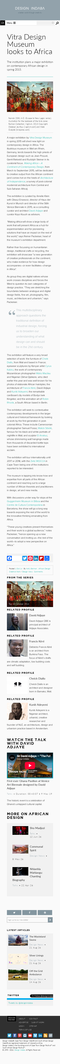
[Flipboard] (41, 558)
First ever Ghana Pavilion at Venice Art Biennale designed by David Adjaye (28, 784)
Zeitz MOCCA (37, 461)
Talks (10, 793)
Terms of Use (25, 1029)
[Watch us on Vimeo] (35, 1035)
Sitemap (33, 1026)
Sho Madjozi (37, 828)
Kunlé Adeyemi (38, 704)
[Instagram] (25, 1035)
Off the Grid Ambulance (36, 972)
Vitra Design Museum (41, 137)
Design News (27, 571)
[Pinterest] (30, 558)
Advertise (23, 1022)
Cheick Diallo (37, 678)
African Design (44, 568)
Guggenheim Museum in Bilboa (23, 501)
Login (21, 1026)
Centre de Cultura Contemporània (25, 504)
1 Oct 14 (18, 568)
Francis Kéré (36, 641)
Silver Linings (36, 955)
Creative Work (14, 571)
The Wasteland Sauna (37, 938)
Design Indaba (20, 1050)
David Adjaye (37, 615)
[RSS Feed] (45, 1035)
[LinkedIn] (35, 558)
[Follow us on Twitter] (14, 912)
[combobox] (45, 23)
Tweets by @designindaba (20, 1002)
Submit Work (37, 1022)
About (22, 1018)
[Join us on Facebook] (29, 912)
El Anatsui (42, 435)
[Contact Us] (50, 1035)
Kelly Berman (31, 568)
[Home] (30, 8)
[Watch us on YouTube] (30, 1035)
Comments (38, 571)
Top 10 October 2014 (19, 603)
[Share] (46, 558)
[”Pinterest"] (45, 912)
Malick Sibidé (45, 428)
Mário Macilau (43, 373)
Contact (33, 1018)
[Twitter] (24, 558)
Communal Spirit (36, 848)
